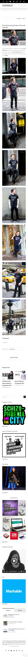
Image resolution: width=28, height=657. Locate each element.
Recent (20, 610)
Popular (8, 610)
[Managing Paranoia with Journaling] (5, 614)
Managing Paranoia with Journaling (13, 615)
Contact (12, 646)
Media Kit (19, 644)
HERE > (6, 55)
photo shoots (12, 349)
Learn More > (5, 492)
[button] (3, 379)
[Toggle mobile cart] (19, 5)
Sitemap (16, 646)
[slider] (13, 571)
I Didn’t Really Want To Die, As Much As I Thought (16, 629)
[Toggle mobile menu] (25, 5)
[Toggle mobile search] (22, 5)
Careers (24, 644)
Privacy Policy (13, 644)
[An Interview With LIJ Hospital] (5, 622)
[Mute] (21, 571)
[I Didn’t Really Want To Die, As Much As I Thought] (5, 629)
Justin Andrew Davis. (17, 52)
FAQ (8, 644)
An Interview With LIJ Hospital (15, 622)
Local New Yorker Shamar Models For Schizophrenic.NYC (6, 383)
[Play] (4, 571)
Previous (19, 18)
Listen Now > (5, 459)
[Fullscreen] (24, 571)
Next (24, 18)
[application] (14, 561)
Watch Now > (5, 426)
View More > (5, 604)
